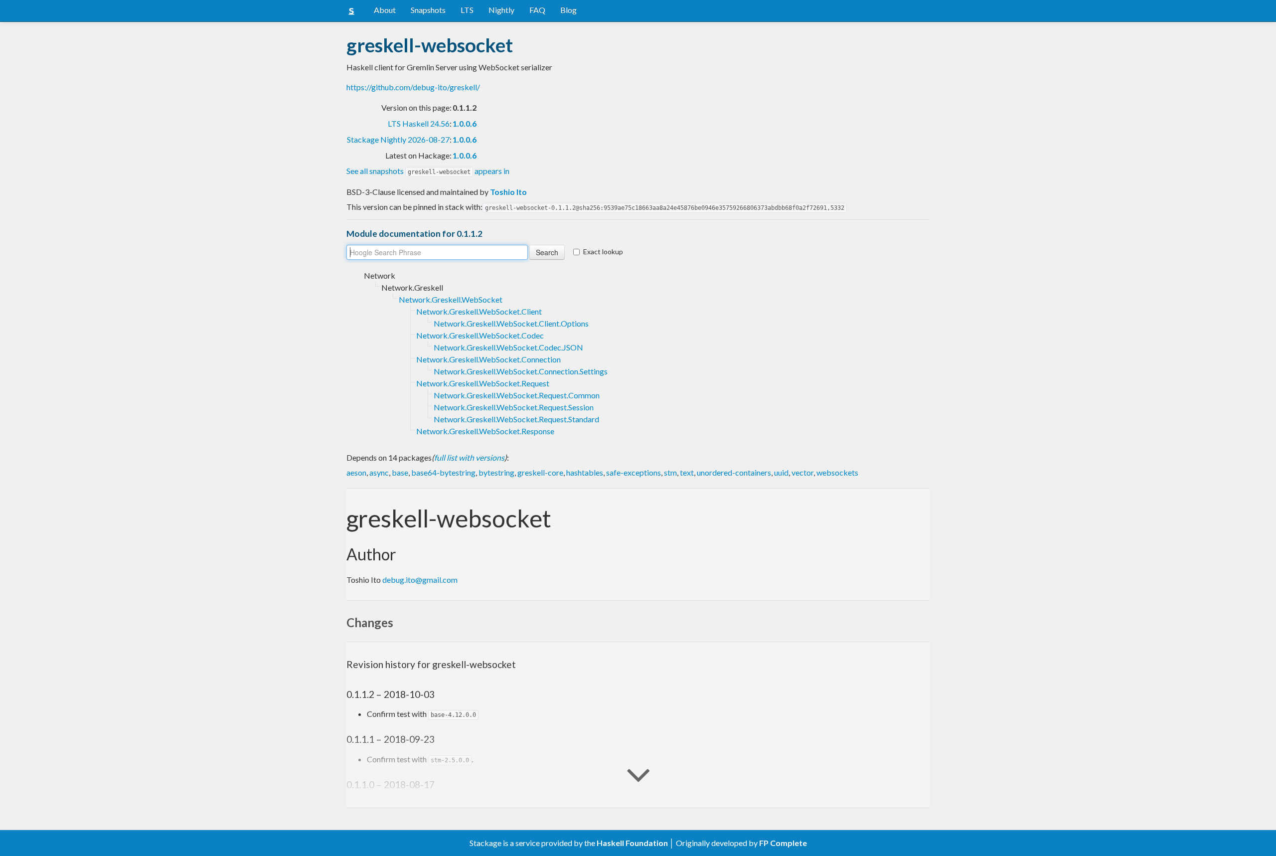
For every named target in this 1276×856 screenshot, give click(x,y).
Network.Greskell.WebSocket (450, 299)
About (385, 9)
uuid (781, 472)
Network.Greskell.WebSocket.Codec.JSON (508, 347)
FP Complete (783, 843)
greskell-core (540, 472)
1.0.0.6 (465, 123)
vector (802, 472)
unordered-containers (734, 472)
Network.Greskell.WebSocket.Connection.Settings (521, 371)
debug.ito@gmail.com (420, 579)
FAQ (537, 9)
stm (670, 472)
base (400, 472)
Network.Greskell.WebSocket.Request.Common (517, 395)
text (687, 472)
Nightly (501, 9)
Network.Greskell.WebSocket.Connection (488, 359)
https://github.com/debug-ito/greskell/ (413, 87)
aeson (356, 472)
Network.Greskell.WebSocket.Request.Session (514, 407)
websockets (837, 472)
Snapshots (428, 9)
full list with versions (469, 457)
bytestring (496, 472)
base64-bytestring (443, 472)
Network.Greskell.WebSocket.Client (479, 311)
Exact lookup (603, 251)
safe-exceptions (633, 472)
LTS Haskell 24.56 (419, 123)
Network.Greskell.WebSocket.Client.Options (511, 323)
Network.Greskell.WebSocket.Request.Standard (516, 419)
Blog (568, 9)
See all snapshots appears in (427, 170)
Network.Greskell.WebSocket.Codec (480, 335)
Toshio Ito (508, 191)
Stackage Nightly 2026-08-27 (398, 139)
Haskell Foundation (632, 843)
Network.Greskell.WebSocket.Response (485, 431)
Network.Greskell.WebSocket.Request (482, 383)
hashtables (584, 472)
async (379, 472)
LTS (467, 9)
